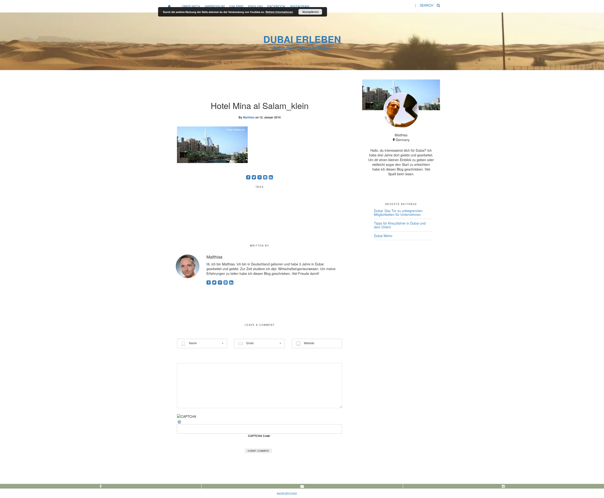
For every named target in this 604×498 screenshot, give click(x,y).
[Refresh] (179, 421)
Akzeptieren (310, 12)
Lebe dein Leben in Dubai (302, 47)
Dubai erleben (302, 39)
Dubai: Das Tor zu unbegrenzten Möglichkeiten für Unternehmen (398, 212)
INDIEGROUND (287, 493)
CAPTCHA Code (259, 436)
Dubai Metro (383, 235)
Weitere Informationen (279, 12)
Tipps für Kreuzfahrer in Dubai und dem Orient (400, 225)
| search (424, 5)
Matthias (249, 117)
